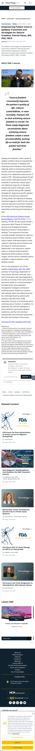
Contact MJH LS (17, 663)
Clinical (10, 392)
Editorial (17, 657)
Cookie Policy (15, 734)
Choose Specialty (15, 8)
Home (3, 18)
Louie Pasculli (9, 439)
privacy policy (8, 382)
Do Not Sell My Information (17, 665)
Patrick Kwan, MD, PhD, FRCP (19, 269)
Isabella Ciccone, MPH (11, 552)
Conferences (10, 18)
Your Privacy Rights (17, 672)
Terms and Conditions (17, 668)
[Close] (33, 714)
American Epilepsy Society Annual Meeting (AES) (17, 395)
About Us (17, 653)
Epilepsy (17, 392)
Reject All (17, 742)
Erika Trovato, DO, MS (20, 516)
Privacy (17, 670)
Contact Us (17, 659)
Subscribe (25, 377)
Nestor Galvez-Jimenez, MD (11, 479)
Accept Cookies (17, 747)
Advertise (17, 661)
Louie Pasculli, (9, 516)
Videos (4, 392)
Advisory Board (17, 655)
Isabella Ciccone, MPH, (11, 477)
